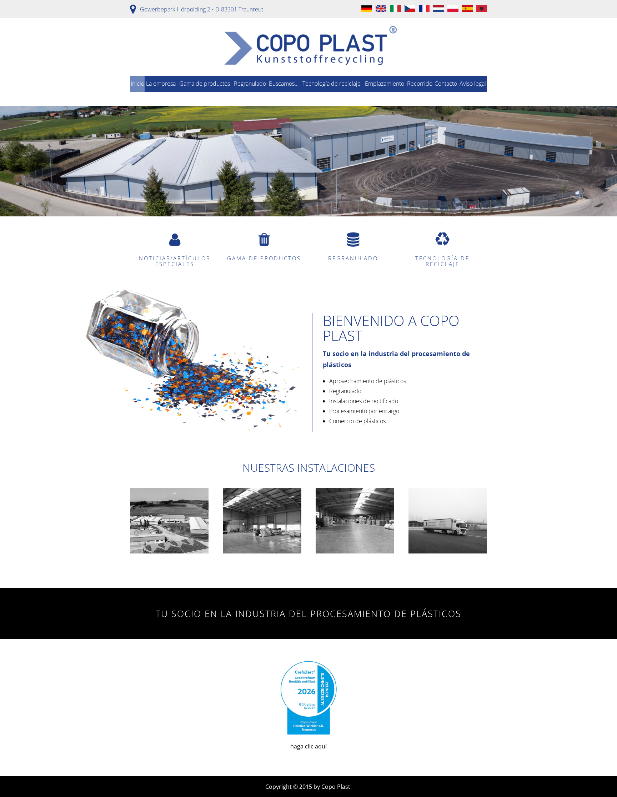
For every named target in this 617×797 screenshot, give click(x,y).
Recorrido (419, 83)
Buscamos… (284, 83)
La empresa (161, 83)
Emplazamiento (384, 83)
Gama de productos (204, 83)
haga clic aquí (308, 746)
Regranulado (250, 83)
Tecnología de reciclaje (331, 83)
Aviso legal (473, 83)
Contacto (446, 83)
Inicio (137, 83)
